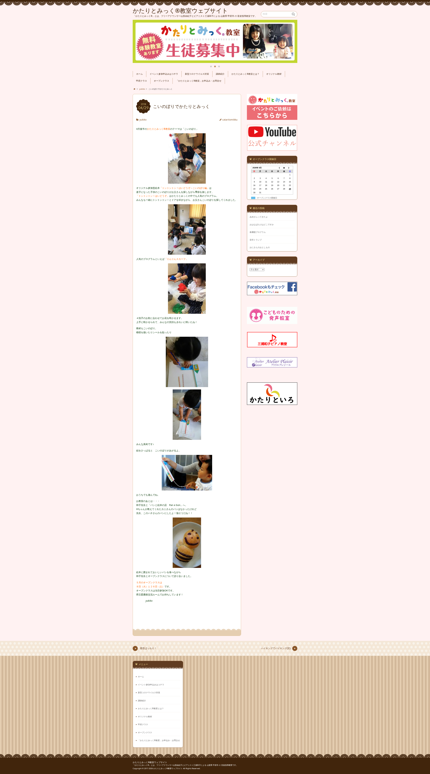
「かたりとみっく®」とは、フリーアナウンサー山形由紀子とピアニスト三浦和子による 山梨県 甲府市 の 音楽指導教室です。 (185, 765)
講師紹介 (220, 74)
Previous (139, 41)
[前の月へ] (278, 168)
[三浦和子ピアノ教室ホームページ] (272, 345)
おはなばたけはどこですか (262, 224)
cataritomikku (230, 119)
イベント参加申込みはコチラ (164, 74)
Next (291, 41)
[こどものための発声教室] (272, 321)
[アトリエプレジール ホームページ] (272, 365)
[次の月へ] (290, 168)
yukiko (142, 119)
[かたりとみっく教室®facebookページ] (272, 293)
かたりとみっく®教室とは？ (245, 74)
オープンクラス (161, 80)
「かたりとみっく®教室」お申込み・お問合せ (198, 80)
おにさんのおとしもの (260, 247)
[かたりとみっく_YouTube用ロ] (272, 148)
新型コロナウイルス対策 (197, 74)
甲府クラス (141, 80)
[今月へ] (284, 168)
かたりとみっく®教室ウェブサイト (150, 762)
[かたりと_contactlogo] (272, 117)
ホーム (139, 74)
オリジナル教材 (274, 74)
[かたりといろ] (272, 402)
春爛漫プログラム (258, 232)
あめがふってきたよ (259, 217)
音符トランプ (256, 240)
